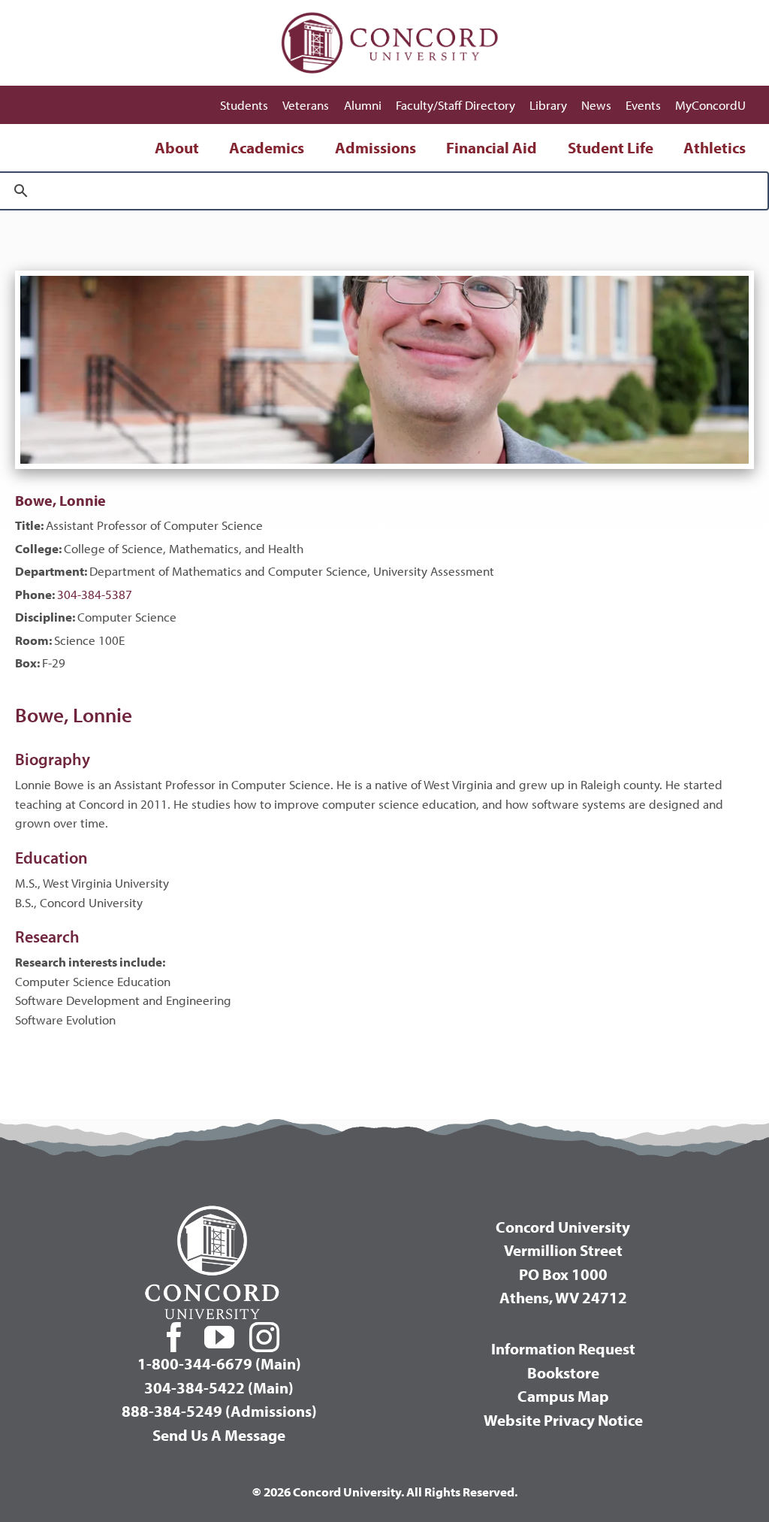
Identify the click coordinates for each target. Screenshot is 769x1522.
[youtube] (219, 1337)
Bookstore (563, 1372)
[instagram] (264, 1337)
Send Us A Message (218, 1435)
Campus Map (563, 1396)
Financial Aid (491, 147)
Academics (266, 147)
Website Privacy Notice (563, 1420)
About (177, 147)
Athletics (714, 147)
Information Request (563, 1348)
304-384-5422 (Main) (219, 1387)
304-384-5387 (94, 594)
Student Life (610, 147)
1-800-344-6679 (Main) (219, 1363)
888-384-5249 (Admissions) (219, 1411)
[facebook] (174, 1337)
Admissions (375, 147)
